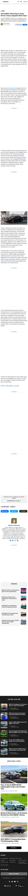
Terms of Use (12, 860)
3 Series (3, 11)
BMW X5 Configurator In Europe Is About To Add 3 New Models (18, 705)
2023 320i (12, 88)
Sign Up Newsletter (23, 860)
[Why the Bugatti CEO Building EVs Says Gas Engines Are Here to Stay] (4, 731)
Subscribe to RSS (4, 862)
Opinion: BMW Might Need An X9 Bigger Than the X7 (18, 722)
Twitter (14, 511)
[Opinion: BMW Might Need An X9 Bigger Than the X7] (4, 722)
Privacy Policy (12, 862)
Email (24, 511)
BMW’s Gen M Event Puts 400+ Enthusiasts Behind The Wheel (17, 713)
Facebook (5, 511)
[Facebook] (10, 540)
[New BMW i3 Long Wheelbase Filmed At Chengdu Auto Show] (23, 604)
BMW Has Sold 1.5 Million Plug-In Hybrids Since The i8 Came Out (17, 749)
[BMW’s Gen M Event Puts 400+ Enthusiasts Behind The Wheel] (4, 713)
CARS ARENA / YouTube (12, 385)
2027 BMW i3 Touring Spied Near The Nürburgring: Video (13, 840)
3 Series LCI (12, 506)
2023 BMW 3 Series (5, 506)
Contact (20, 858)
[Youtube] (15, 882)
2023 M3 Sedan (10, 259)
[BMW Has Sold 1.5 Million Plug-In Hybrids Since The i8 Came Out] (4, 748)
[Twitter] (13, 540)
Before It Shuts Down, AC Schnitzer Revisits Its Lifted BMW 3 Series (14, 814)
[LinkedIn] (17, 540)
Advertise (3, 860)
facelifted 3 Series (21, 157)
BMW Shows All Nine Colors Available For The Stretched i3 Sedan (9, 598)
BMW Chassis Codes (14, 858)
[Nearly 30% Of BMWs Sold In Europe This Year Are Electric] (4, 740)
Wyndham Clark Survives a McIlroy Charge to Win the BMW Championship (10, 622)
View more (13, 847)
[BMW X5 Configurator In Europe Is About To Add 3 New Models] (4, 704)
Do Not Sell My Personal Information (23, 863)
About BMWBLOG (4, 858)
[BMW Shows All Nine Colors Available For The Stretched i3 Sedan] (23, 596)
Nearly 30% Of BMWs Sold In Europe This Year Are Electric (17, 740)
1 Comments (25, 24)
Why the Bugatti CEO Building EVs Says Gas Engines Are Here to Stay (18, 731)
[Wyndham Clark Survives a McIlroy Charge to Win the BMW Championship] (23, 619)
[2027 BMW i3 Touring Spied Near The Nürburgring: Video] (23, 612)
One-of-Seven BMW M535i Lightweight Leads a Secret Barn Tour (13, 787)
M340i (19, 378)
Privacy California (4, 865)
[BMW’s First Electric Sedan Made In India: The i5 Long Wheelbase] (23, 588)
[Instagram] (15, 540)
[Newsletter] (21, 1)
